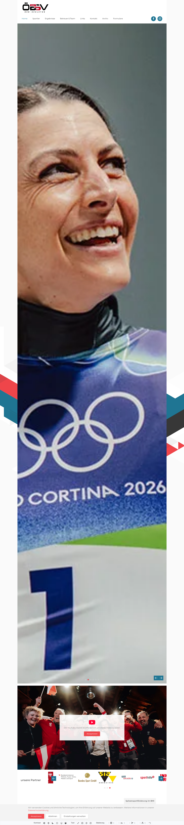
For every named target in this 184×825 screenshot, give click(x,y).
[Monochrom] (48, 823)
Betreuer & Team (67, 18)
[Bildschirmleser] (86, 823)
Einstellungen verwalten (75, 816)
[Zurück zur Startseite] (35, 7)
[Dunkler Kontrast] (53, 823)
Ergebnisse (50, 18)
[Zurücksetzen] (150, 823)
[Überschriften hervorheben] (82, 823)
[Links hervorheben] (78, 823)
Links (82, 18)
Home (24, 18)
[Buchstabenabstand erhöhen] (145, 823)
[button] (156, 678)
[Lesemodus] (90, 823)
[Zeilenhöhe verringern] (129, 823)
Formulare (118, 18)
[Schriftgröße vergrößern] (124, 823)
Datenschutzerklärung (38, 810)
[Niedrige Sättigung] (61, 823)
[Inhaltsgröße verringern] (108, 823)
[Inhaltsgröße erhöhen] (113, 823)
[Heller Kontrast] (57, 823)
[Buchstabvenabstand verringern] (140, 823)
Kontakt (93, 18)
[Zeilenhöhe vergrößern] (134, 823)
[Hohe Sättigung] (65, 823)
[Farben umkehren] (44, 823)
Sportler (36, 18)
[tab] (85, 679)
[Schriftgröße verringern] (119, 823)
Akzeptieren (92, 734)
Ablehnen (52, 816)
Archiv (105, 18)
